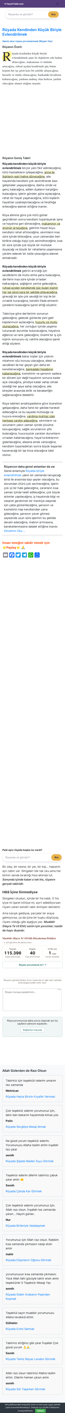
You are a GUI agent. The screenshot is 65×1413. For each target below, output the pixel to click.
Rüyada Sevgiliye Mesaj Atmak (26, 1126)
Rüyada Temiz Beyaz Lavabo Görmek (30, 1359)
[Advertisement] (32, 122)
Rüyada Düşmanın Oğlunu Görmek (28, 1260)
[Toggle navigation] (57, 4)
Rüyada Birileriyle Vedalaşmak (25, 1225)
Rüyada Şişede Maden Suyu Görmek (30, 1161)
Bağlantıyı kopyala (32, 1029)
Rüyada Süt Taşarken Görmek (25, 1389)
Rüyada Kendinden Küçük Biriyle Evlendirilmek (32, 32)
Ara (53, 14)
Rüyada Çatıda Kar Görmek (24, 1191)
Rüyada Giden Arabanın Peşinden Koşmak (28, 1296)
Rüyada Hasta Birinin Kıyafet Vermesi (30, 1096)
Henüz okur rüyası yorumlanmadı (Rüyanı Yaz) (27, 41)
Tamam (40, 1411)
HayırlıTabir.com (15, 4)
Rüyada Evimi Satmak (20, 1329)
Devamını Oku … (15, 530)
